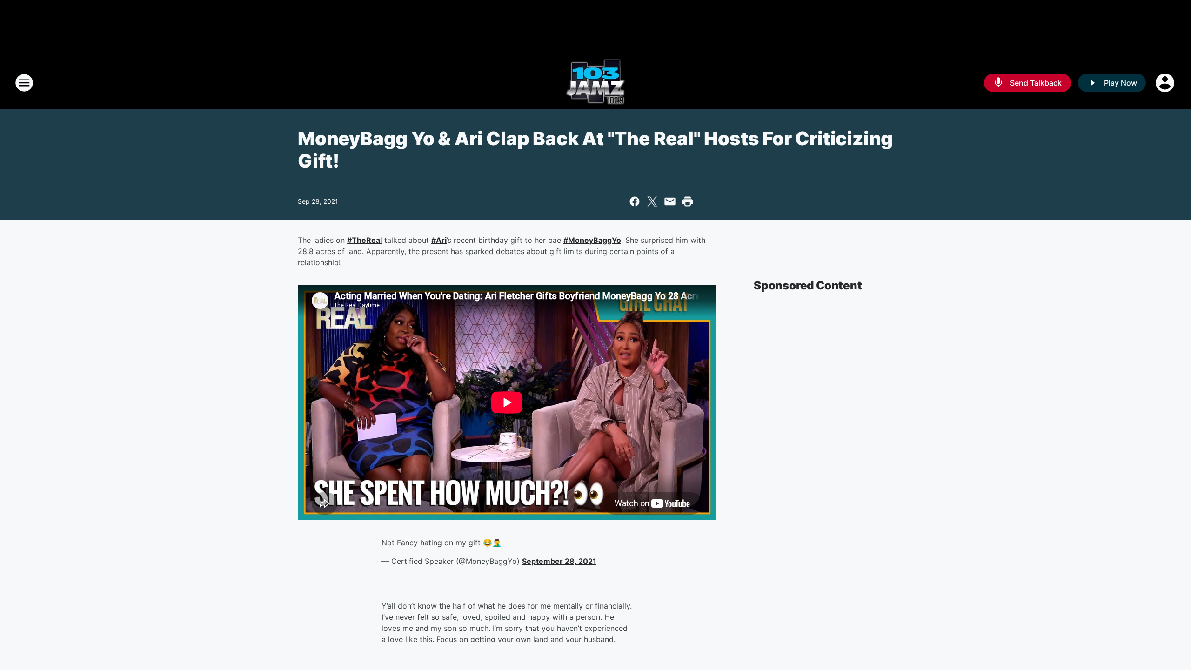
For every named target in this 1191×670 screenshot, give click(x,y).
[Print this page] (687, 201)
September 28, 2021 (559, 561)
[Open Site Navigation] (24, 83)
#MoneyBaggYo (592, 240)
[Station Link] (595, 83)
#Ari (439, 240)
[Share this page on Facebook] (634, 201)
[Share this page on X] (652, 201)
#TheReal (364, 240)
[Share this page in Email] (669, 201)
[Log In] (1166, 83)
